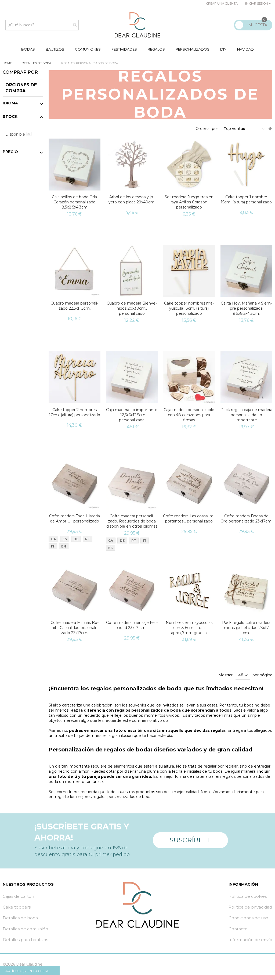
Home (8, 63)
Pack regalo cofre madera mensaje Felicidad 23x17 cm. (246, 627)
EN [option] (63, 546)
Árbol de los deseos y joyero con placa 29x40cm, (131, 199)
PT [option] (87, 539)
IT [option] (53, 546)
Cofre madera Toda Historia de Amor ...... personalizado (74, 519)
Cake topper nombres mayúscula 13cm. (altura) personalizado (189, 308)
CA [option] (53, 539)
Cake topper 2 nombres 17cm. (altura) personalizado (74, 412)
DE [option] (76, 539)
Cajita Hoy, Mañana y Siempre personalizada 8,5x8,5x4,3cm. (246, 308)
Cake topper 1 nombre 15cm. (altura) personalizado (246, 199)
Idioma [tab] (10, 103)
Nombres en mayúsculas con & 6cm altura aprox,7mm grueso (189, 627)
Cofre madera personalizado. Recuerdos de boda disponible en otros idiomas (131, 521)
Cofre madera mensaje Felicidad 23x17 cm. (132, 625)
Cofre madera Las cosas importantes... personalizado (189, 519)
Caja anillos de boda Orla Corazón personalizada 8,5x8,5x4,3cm (74, 202)
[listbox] (76, 543)
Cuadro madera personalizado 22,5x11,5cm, (74, 306)
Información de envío (250, 939)
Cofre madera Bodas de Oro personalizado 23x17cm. (246, 519)
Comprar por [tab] (20, 72)
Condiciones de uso (248, 917)
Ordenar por (207, 128)
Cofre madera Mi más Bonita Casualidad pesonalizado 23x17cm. (74, 627)
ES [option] (65, 539)
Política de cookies (248, 896)
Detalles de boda (37, 63)
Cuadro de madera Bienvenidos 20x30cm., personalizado (132, 308)
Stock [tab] (10, 116)
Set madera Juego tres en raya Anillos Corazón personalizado (189, 202)
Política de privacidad (250, 907)
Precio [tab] (10, 151)
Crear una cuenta (222, 3)
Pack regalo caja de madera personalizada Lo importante (246, 414)
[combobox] (42, 25)
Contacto (238, 928)
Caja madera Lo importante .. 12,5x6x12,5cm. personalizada (131, 414)
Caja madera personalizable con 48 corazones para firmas (189, 414)
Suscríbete (190, 840)
